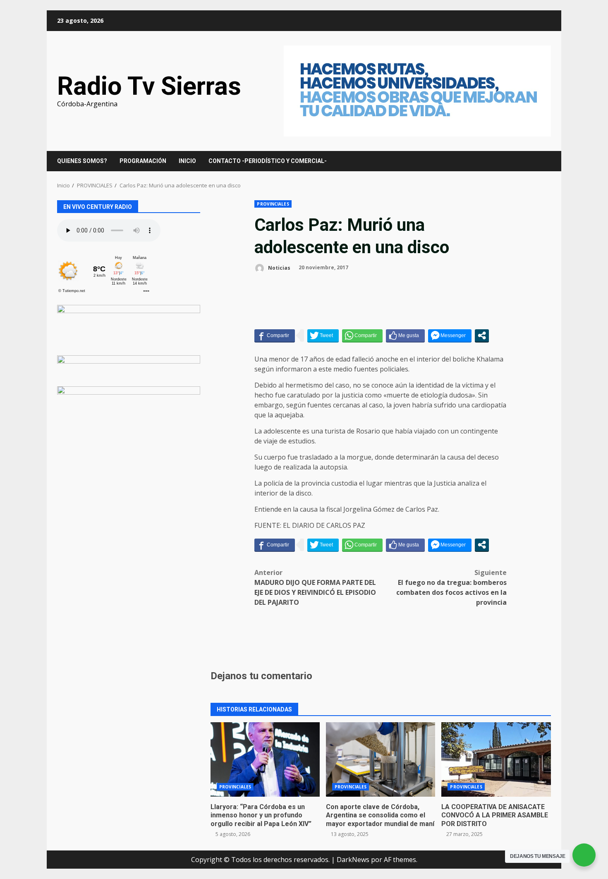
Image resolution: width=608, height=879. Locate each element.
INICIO (187, 161)
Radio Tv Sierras (149, 86)
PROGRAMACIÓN (143, 161)
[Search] (541, 161)
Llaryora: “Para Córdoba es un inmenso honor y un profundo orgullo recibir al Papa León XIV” (265, 759)
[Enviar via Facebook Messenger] (450, 335)
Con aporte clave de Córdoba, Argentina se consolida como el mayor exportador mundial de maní (380, 759)
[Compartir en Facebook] (274, 335)
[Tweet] (323, 335)
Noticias (278, 267)
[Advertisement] (417, 90)
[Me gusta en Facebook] (405, 335)
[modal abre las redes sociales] (482, 335)
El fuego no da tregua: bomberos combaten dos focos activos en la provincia (451, 587)
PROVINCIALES (273, 204)
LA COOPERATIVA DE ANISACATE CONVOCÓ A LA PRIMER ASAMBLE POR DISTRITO (496, 759)
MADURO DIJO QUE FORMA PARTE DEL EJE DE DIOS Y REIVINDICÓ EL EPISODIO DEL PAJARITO (315, 587)
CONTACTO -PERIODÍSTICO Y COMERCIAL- (267, 161)
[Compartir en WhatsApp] (362, 335)
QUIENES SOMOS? (82, 161)
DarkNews (353, 859)
